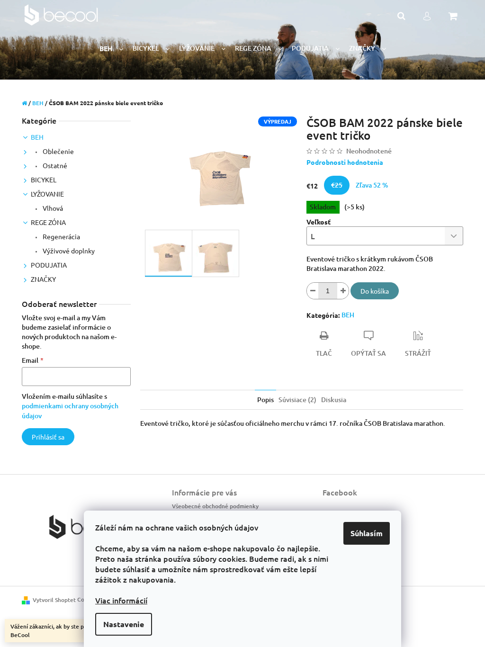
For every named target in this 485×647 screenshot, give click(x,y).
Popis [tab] (265, 399)
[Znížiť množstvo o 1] (312, 291)
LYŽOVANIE (47, 193)
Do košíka (374, 291)
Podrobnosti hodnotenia (344, 162)
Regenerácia (60, 236)
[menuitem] (111, 48)
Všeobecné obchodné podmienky (215, 506)
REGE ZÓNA (48, 222)
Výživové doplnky (68, 250)
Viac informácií (121, 600)
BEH (37, 137)
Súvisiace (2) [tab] (297, 399)
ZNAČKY (43, 279)
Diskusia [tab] (333, 399)
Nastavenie (123, 624)
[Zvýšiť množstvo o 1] (343, 291)
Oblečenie (57, 151)
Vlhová (52, 208)
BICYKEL (43, 179)
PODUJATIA (49, 265)
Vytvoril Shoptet (54, 600)
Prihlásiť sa (48, 436)
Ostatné (54, 165)
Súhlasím (366, 533)
